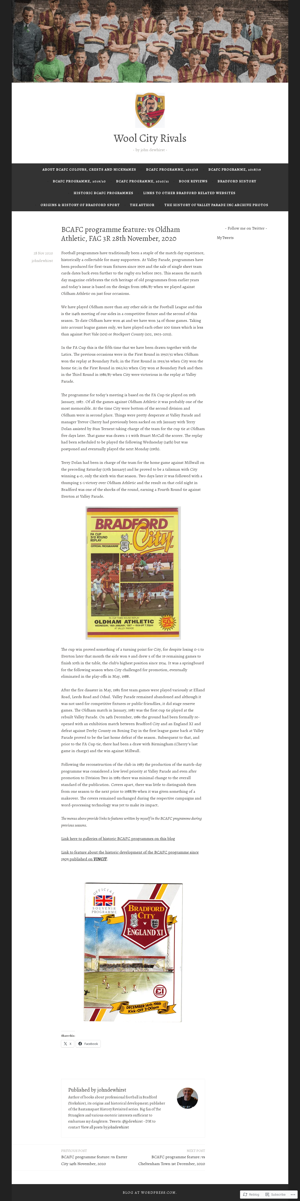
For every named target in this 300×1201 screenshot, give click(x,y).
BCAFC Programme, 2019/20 (79, 181)
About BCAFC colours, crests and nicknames (89, 169)
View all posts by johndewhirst (105, 1127)
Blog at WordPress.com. (150, 1192)
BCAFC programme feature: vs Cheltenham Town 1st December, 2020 (171, 1157)
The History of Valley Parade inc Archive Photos (216, 205)
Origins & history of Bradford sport (80, 205)
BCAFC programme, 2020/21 (142, 181)
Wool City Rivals (150, 138)
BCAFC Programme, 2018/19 (234, 169)
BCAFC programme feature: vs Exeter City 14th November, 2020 (94, 1157)
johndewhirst (42, 260)
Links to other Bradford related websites (189, 193)
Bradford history (237, 181)
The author (142, 205)
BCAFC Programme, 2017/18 (172, 169)
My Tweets (225, 237)
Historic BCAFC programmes (103, 193)
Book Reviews (193, 181)
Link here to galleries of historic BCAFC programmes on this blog (118, 838)
